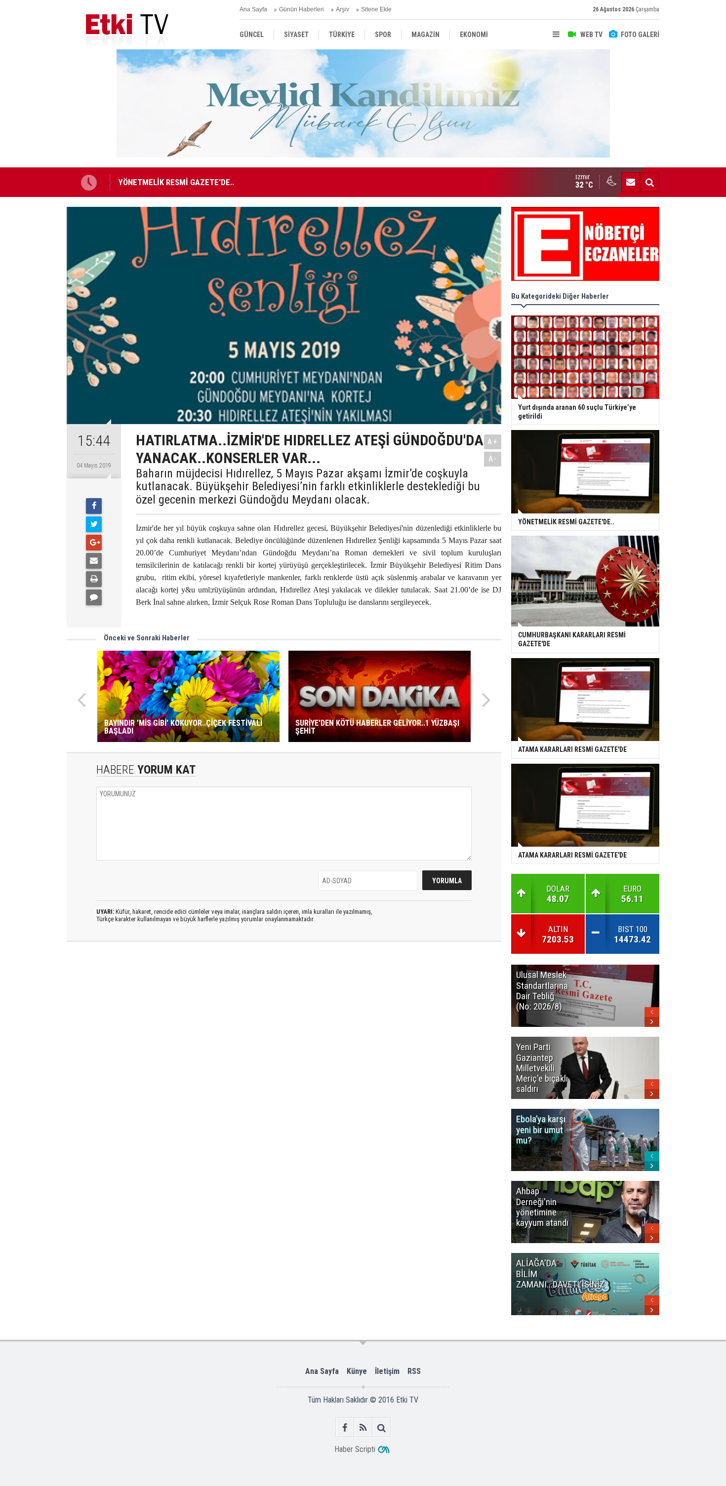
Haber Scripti (354, 1449)
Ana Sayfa (253, 9)
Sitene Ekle (376, 9)
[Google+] (94, 542)
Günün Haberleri (301, 9)
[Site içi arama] (649, 182)
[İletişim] (630, 182)
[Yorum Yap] (94, 597)
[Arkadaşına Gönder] (94, 561)
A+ (492, 441)
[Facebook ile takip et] (345, 1427)
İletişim (387, 1371)
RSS (414, 1371)
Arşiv (342, 9)
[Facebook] (94, 506)
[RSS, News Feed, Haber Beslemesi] (363, 1427)
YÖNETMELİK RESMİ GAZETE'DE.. (176, 182)
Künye (357, 1371)
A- (492, 459)
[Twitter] (94, 524)
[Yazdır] (94, 579)
